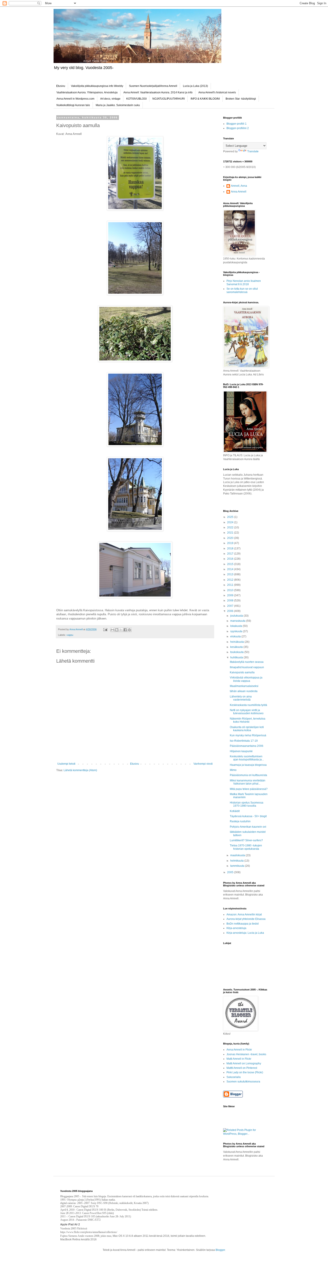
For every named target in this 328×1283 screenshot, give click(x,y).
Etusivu (60, 86)
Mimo (233, 770)
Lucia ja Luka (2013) (195, 86)
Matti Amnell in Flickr (238, 1058)
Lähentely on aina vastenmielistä (241, 698)
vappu (69, 635)
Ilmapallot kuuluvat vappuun (247, 667)
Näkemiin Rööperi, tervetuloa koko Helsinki (247, 720)
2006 (230, 611)
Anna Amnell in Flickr (239, 1049)
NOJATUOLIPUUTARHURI (168, 98)
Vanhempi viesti (203, 763)
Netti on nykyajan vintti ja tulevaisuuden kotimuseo (247, 712)
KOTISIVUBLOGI (136, 98)
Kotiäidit (235, 811)
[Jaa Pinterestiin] (129, 630)
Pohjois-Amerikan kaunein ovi (248, 826)
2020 (230, 538)
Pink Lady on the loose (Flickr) (244, 1072)
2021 (230, 532)
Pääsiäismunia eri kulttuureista (248, 775)
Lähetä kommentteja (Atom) (80, 770)
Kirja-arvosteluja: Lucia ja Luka (245, 932)
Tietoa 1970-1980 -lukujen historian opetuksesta (246, 847)
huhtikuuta (237, 657)
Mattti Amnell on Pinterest (241, 1068)
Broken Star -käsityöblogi (241, 98)
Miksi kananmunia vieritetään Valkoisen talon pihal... (247, 782)
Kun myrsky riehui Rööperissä (248, 735)
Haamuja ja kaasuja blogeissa (248, 764)
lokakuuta (236, 626)
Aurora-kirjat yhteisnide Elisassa (246, 919)
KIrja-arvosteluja (236, 928)
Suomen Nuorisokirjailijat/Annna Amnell (153, 86)
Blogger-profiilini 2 (237, 128)
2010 (230, 590)
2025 (230, 517)
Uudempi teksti (66, 763)
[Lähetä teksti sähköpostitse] (105, 629)
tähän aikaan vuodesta (243, 691)
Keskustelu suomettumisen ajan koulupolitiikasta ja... (247, 758)
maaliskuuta (238, 855)
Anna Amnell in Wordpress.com (75, 98)
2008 (230, 600)
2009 (230, 595)
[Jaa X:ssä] (121, 630)
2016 (230, 558)
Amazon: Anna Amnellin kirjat (244, 914)
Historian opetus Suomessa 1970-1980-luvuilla (246, 804)
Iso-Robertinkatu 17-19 (244, 740)
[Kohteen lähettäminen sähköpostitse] (112, 630)
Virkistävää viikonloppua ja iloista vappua (246, 679)
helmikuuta (237, 860)
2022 (230, 527)
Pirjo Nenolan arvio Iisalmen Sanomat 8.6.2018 (243, 282)
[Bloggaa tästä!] (116, 630)
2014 (230, 569)
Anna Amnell (238, 191)
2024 (230, 522)
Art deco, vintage (110, 98)
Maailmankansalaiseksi (244, 686)
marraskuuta (238, 620)
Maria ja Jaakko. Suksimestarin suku (118, 105)
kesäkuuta (236, 647)
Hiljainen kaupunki (241, 751)
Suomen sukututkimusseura (243, 1081)
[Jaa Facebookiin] (125, 630)
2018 (230, 548)
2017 (230, 553)
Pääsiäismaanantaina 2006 (246, 745)
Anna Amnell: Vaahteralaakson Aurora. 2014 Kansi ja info (158, 92)
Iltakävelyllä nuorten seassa (247, 661)
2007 (230, 605)
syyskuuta (236, 631)
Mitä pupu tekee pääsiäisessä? (249, 789)
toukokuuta (237, 652)
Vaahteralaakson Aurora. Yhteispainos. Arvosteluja (87, 92)
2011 (230, 584)
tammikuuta (237, 865)
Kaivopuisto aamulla (242, 672)
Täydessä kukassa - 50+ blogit (248, 816)
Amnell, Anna (239, 185)
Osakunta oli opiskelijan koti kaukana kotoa (247, 729)
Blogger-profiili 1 (236, 123)
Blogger (220, 1250)
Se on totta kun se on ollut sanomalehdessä (242, 290)
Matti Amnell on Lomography (243, 1063)
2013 (230, 574)
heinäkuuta (237, 641)
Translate (253, 151)
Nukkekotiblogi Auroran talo (73, 105)
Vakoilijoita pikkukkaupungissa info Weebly (97, 86)
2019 (230, 543)
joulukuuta (237, 615)
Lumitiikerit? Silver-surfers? (246, 840)
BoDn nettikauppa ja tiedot (242, 923)
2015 (230, 564)
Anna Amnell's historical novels (217, 92)
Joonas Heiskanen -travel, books (246, 1054)
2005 (230, 872)
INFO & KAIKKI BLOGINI (205, 98)
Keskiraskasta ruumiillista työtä (248, 705)
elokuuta (235, 636)
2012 (230, 579)
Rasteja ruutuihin (240, 821)
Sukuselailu (233, 1077)
